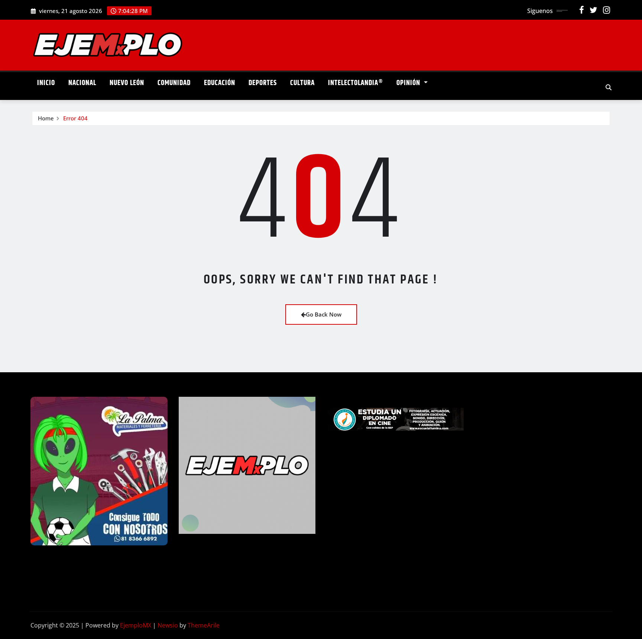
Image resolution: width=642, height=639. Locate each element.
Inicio (46, 83)
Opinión (409, 83)
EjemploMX (135, 625)
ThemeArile (204, 625)
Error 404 (75, 118)
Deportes (263, 83)
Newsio (168, 625)
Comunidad (174, 83)
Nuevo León (127, 83)
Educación (219, 83)
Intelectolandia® (355, 83)
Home (46, 118)
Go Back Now (323, 314)
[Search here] (609, 87)
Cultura (302, 83)
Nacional (82, 83)
